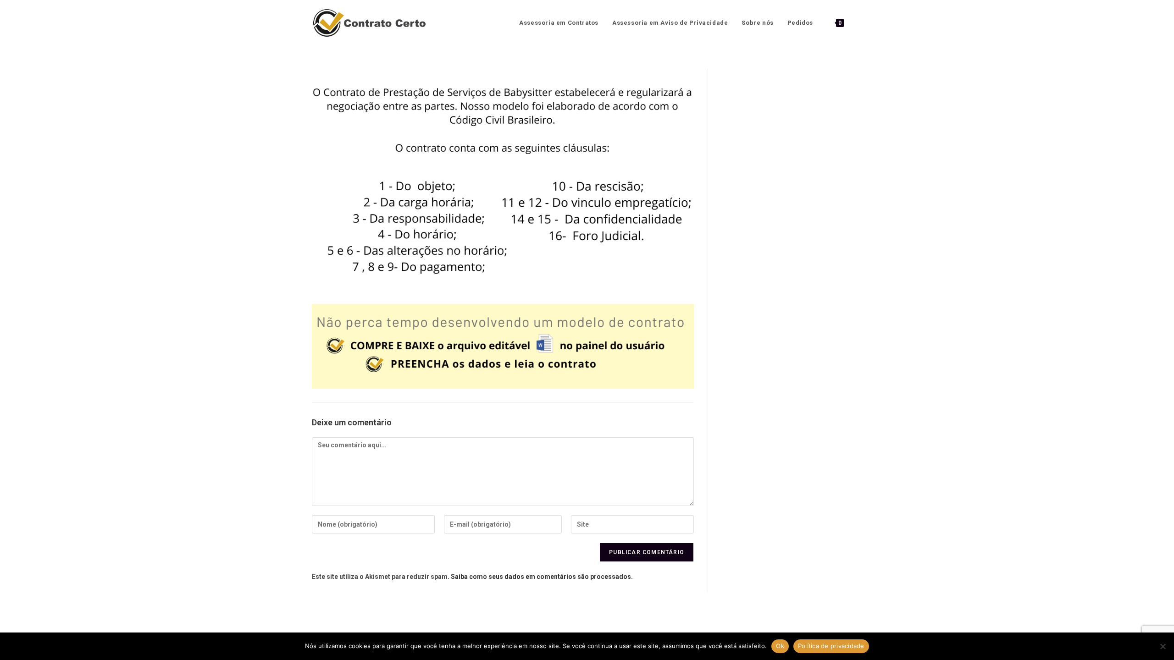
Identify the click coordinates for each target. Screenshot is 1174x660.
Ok (780, 645)
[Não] (1162, 646)
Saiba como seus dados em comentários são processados (541, 576)
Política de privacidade (831, 645)
